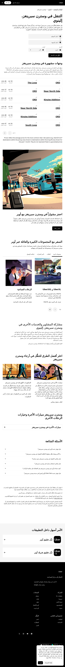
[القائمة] (2, 2)
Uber (61, 3)
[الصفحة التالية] (5, 133)
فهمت (40, 663)
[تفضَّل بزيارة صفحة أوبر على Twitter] (19, 634)
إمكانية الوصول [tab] (30, 254)
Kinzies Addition (52, 99)
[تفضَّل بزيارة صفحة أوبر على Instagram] (23, 634)
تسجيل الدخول (16, 2)
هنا (47, 657)
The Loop (32, 82)
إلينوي (49, 9)
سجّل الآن (7, 2)
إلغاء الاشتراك (48, 663)
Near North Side (52, 91)
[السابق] (55, 309)
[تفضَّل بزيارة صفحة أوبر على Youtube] (27, 634)
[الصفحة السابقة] (10, 133)
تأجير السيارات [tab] (40, 254)
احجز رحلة (57, 228)
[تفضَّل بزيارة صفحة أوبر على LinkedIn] (32, 634)
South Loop (31, 125)
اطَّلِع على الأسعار (55, 55)
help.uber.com (58, 498)
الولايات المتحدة (58, 9)
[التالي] (50, 309)
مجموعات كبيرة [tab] (57, 254)
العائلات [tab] (49, 254)
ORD (58, 82)
